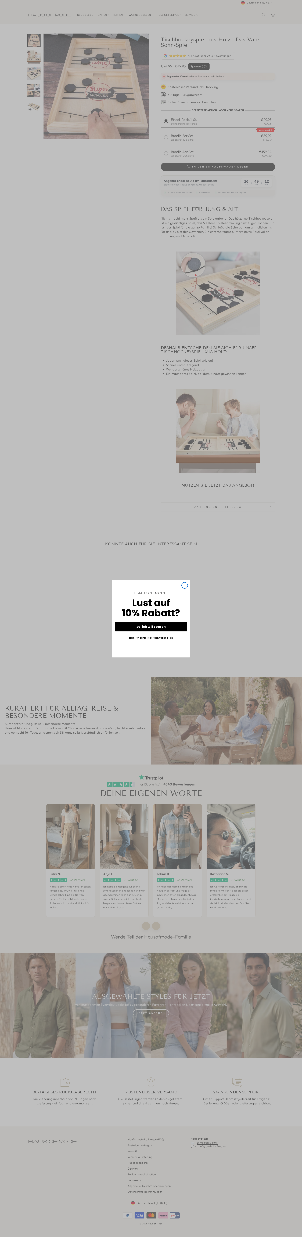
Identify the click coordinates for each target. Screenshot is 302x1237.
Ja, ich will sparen (151, 626)
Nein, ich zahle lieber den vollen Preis (151, 637)
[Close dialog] (185, 585)
